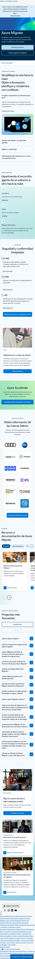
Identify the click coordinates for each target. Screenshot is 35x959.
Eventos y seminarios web (23, 934)
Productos (23, 916)
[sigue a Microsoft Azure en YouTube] (16, 910)
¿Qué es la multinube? (26, 938)
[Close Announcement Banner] (31, 7)
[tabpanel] (17, 575)
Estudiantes (12, 934)
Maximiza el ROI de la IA (22, 921)
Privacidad (9, 953)
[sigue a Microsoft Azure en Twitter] (5, 910)
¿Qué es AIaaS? (10, 942)
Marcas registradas (5, 956)
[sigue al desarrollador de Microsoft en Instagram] (9, 910)
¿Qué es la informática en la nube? (10, 938)
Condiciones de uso (28, 953)
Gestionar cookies (17, 953)
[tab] (6, 546)
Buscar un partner (5, 931)
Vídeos (31, 936)
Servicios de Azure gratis (11, 918)
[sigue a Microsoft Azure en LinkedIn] (12, 910)
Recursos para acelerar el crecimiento (17, 923)
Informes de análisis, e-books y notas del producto (14, 936)
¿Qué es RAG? (12, 945)
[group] (15, 571)
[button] (17, 63)
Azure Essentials (4, 916)
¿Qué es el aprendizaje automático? (10, 940)
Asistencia (18, 925)
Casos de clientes (14, 916)
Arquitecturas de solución (7, 925)
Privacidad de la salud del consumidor (11, 951)
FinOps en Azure (10, 921)
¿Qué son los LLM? (21, 942)
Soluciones (3, 923)
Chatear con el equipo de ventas (22, 957)
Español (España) (5, 947)
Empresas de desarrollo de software (10, 929)
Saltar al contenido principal (8, 1)
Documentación (15, 931)
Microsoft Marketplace (27, 929)
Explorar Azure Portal (12, 906)
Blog (21, 931)
